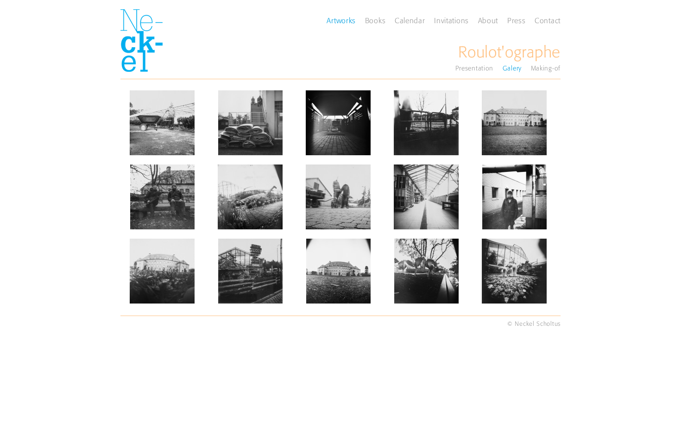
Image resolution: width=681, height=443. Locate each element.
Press (516, 20)
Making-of (546, 68)
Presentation (474, 68)
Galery (512, 68)
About (488, 20)
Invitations (451, 20)
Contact (548, 20)
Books (375, 20)
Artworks (341, 20)
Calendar (410, 20)
